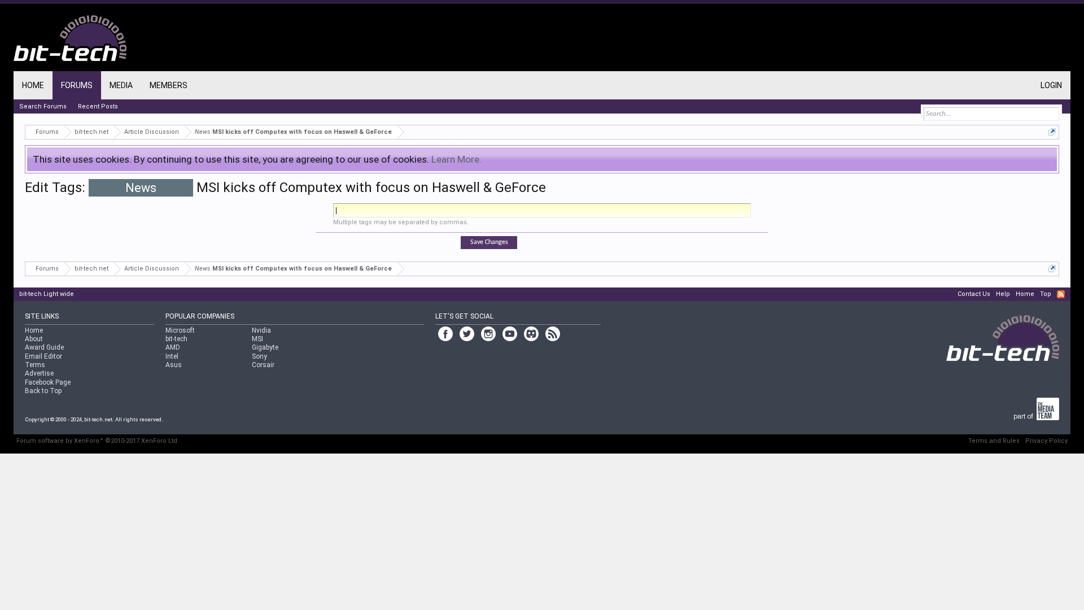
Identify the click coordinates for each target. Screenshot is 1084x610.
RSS (1061, 294)
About (34, 339)
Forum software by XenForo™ (97, 441)
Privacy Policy (1046, 441)
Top (1045, 294)
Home (33, 85)
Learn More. (456, 159)
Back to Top (43, 391)
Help (1003, 294)
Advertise (39, 373)
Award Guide (44, 347)
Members (168, 85)
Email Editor (43, 356)
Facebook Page (48, 382)
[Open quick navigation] (1052, 132)
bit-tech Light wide (46, 294)
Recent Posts (98, 106)
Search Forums (43, 106)
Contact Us (974, 294)
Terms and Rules (994, 441)
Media (121, 85)
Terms (35, 365)
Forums (77, 85)
